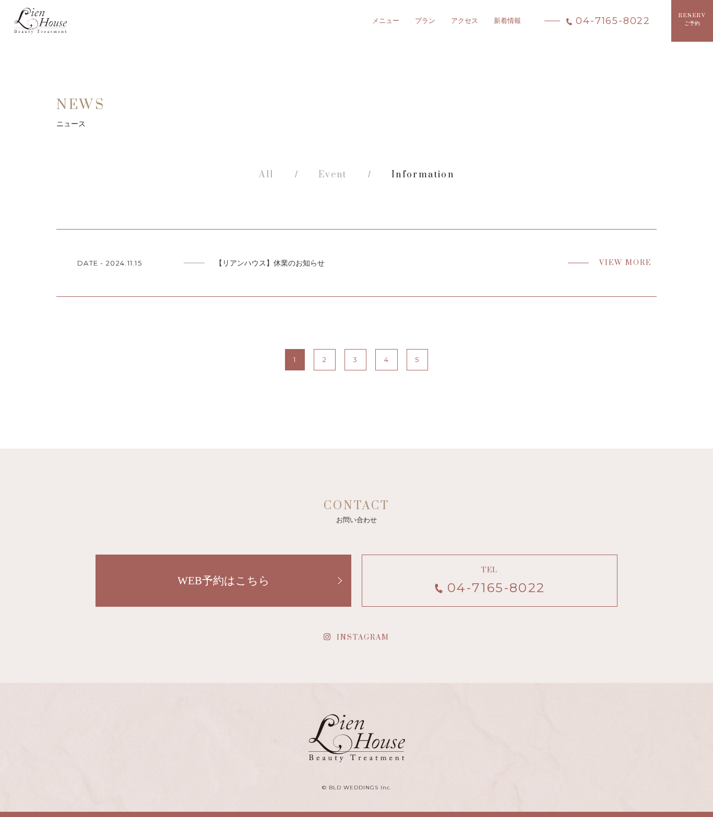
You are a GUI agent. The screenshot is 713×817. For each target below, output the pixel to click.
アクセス (464, 21)
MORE (356, 263)
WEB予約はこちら (223, 580)
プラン (425, 21)
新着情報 (507, 21)
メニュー (385, 21)
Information (422, 175)
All (266, 175)
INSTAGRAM (363, 637)
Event (332, 175)
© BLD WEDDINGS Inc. (356, 787)
